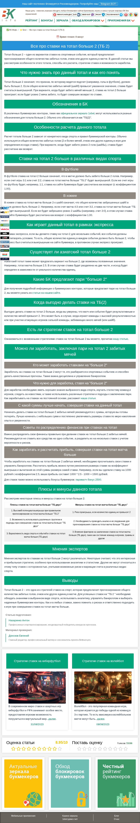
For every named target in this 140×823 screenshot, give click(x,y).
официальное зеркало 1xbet (78, 113)
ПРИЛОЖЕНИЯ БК (119, 20)
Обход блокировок (86, 20)
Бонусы (47, 20)
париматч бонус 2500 (88, 479)
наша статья (88, 398)
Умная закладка (64, 15)
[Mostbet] (4, 246)
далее (52, 718)
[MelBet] (4, 212)
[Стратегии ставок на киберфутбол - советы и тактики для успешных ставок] (37, 687)
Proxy (99, 15)
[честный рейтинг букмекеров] (116, 784)
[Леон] (4, 237)
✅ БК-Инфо (11, 30)
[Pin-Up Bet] (4, 254)
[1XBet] (4, 208)
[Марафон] (4, 216)
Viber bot (86, 15)
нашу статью (120, 338)
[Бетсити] (4, 242)
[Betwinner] (4, 225)
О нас (116, 819)
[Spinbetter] (4, 250)
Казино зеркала (70, 816)
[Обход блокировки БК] (70, 784)
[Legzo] (4, 259)
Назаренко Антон (19, 620)
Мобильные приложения (23, 816)
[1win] (4, 233)
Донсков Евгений (19, 635)
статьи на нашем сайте (46, 292)
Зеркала (62, 20)
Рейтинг (31, 20)
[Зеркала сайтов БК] (23, 784)
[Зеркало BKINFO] (9, 15)
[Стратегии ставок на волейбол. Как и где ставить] (103, 687)
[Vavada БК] (4, 229)
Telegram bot (113, 15)
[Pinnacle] (4, 220)
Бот (75, 15)
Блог (116, 816)
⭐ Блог (23, 30)
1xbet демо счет (70, 819)
